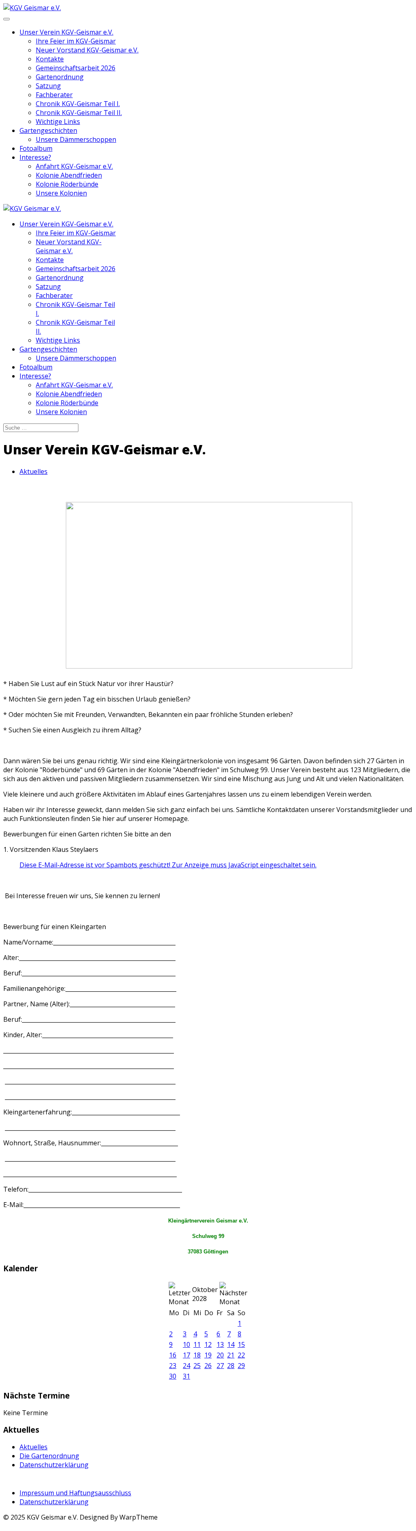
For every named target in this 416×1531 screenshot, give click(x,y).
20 (220, 1355)
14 (230, 1344)
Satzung (48, 85)
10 (186, 1344)
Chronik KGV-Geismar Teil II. (79, 112)
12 (208, 1344)
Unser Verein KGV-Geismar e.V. (66, 32)
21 (230, 1355)
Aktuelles (34, 471)
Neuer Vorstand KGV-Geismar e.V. (87, 50)
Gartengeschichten (48, 130)
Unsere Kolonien (61, 193)
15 (241, 1344)
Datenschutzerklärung (54, 1464)
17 (186, 1355)
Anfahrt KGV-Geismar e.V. (74, 166)
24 (186, 1365)
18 (197, 1355)
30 (172, 1376)
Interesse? (35, 157)
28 (230, 1365)
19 (208, 1355)
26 (208, 1365)
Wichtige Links (58, 121)
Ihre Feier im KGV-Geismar (76, 41)
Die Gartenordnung (49, 1455)
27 (220, 1365)
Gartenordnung (60, 76)
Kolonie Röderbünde (67, 184)
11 (197, 1344)
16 (172, 1355)
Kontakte (50, 58)
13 (220, 1344)
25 (197, 1365)
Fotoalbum (36, 148)
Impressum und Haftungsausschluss (75, 1492)
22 (241, 1355)
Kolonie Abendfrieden (69, 175)
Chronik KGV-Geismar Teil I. (78, 103)
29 (241, 1365)
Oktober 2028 (205, 1294)
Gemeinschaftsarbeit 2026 (75, 67)
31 (186, 1376)
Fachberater (54, 94)
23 (172, 1365)
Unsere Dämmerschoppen (76, 139)
